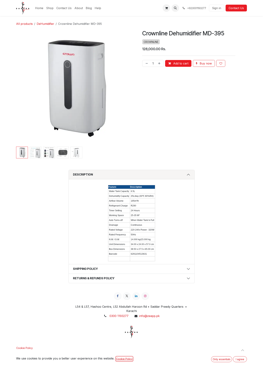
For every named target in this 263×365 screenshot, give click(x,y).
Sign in (216, 8)
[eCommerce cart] (166, 8)
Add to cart (180, 63)
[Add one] (160, 63)
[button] (175, 8)
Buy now (205, 63)
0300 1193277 (118, 316)
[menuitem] (39, 8)
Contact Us (236, 8)
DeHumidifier (45, 24)
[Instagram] (145, 295)
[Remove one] (146, 63)
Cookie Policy (24, 347)
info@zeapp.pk (149, 316)
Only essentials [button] (221, 359)
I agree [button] (240, 359)
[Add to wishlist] (220, 63)
